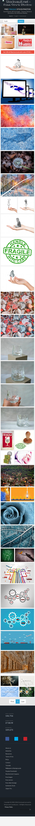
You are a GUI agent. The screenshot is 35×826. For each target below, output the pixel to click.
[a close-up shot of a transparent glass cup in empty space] (17, 349)
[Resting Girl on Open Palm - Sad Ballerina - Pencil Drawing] (17, 67)
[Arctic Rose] (17, 513)
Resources (9, 754)
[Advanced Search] (31, 2)
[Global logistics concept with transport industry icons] (17, 596)
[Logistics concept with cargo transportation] (17, 640)
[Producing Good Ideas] (22, 494)
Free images (9, 777)
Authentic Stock (10, 785)
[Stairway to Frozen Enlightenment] (5, 494)
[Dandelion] (17, 162)
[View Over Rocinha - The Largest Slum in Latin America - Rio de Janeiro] (17, 475)
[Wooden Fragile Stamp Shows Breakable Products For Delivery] (24, 440)
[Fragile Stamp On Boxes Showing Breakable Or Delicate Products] (7, 457)
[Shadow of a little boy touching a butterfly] (24, 555)
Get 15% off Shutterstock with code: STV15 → (17, 52)
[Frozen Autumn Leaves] (17, 326)
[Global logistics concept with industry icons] (17, 573)
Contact (8, 762)
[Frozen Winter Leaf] (17, 536)
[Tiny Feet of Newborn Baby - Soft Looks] (24, 457)
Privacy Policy (9, 807)
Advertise (8, 751)
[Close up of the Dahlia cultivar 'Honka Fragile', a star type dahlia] (27, 692)
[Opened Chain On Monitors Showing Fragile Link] (17, 91)
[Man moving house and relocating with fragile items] (9, 30)
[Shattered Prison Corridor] (17, 662)
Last (22, 701)
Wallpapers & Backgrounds (13, 768)
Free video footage (11, 783)
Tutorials (8, 765)
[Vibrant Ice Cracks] (17, 116)
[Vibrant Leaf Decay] (17, 185)
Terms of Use (9, 756)
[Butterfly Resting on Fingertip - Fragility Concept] (17, 278)
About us (8, 748)
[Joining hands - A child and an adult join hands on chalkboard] (7, 555)
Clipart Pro (9, 788)
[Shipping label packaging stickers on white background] (24, 43)
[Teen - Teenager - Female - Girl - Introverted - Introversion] (26, 205)
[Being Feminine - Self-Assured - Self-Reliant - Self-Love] (9, 205)
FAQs (7, 759)
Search (11, 16)
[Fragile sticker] (7, 440)
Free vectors (9, 780)
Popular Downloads (11, 771)
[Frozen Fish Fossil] (17, 139)
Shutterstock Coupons (12, 774)
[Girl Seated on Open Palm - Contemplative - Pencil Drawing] (17, 225)
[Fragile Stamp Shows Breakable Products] (17, 251)
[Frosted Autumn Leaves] (17, 303)
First (12, 701)
